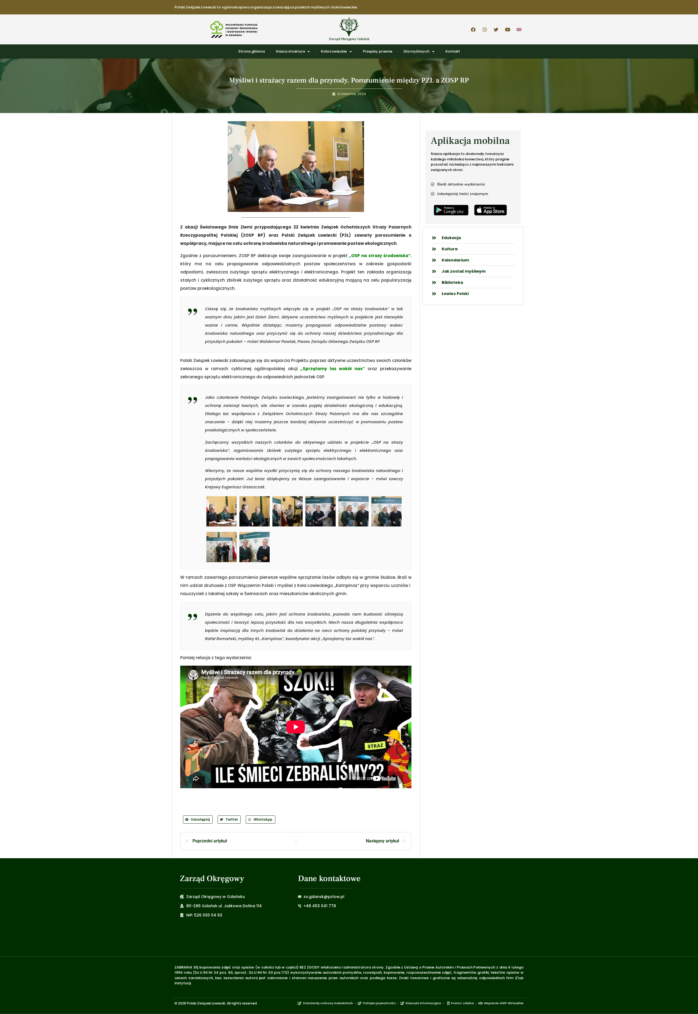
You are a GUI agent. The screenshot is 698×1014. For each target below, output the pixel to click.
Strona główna (251, 51)
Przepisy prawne (377, 51)
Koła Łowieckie (334, 51)
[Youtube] (507, 29)
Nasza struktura (290, 51)
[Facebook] (473, 29)
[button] (198, 819)
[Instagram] (484, 29)
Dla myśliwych (416, 51)
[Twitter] (496, 29)
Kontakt (453, 51)
